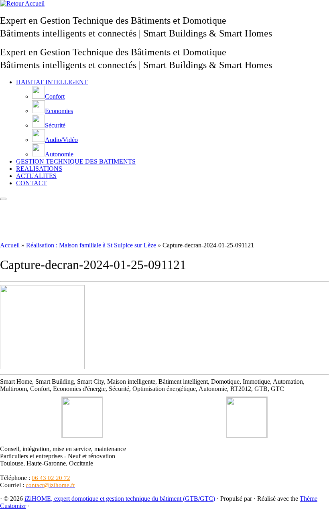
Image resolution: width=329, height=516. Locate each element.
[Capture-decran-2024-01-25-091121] (42, 367)
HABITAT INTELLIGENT (52, 82)
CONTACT (31, 183)
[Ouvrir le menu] (3, 199)
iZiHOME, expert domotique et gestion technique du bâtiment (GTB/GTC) (119, 498)
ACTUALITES (36, 175)
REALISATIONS (39, 168)
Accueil (10, 245)
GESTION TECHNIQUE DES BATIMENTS (76, 161)
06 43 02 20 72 (51, 478)
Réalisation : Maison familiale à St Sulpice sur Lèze (91, 245)
